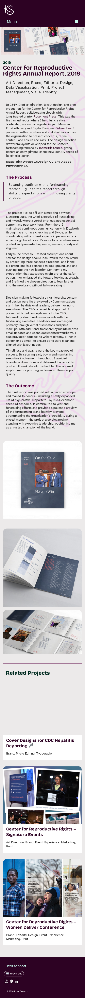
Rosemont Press (45, 116)
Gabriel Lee (64, 128)
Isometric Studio (50, 148)
